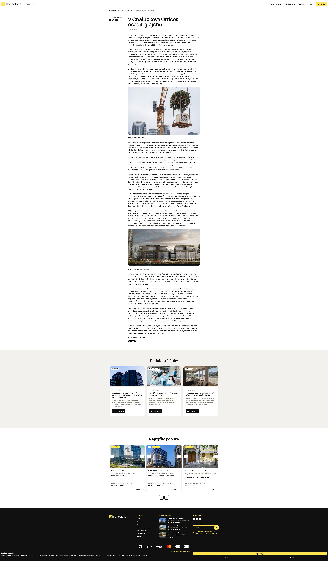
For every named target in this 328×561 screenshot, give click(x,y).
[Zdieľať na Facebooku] (113, 20)
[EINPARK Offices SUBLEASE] (164, 456)
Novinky (139, 525)
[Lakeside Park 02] (127, 456)
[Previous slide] (112, 456)
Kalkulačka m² (141, 531)
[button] (126, 466)
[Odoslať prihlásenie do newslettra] (216, 528)
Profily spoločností (143, 528)
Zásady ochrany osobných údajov (180, 551)
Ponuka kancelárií (276, 4)
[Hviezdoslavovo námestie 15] (200, 456)
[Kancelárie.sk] (11, 4)
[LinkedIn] (194, 519)
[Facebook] (200, 519)
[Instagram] (203, 519)
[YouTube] (197, 519)
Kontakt (301, 4)
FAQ (138, 519)
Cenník (139, 522)
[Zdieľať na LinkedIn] (110, 20)
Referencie (141, 534)
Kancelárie (132, 341)
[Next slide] (142, 456)
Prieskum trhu (290, 4)
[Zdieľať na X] (116, 20)
